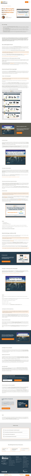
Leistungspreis (19, 199)
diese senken (25, 54)
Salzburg (4, 463)
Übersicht (27, 475)
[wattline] (4, 2)
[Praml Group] (25, 471)
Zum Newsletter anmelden (18, 380)
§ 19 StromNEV (12, 240)
